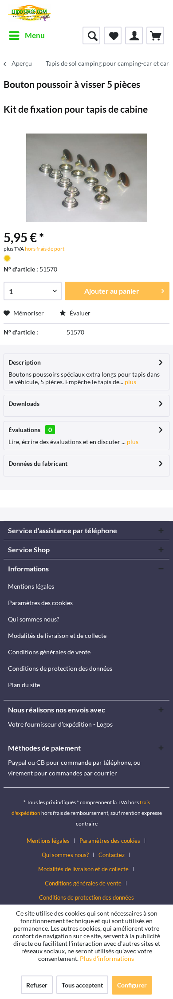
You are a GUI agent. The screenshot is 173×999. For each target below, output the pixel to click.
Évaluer (79, 313)
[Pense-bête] (113, 35)
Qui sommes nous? (33, 619)
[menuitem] (26, 35)
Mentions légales (31, 586)
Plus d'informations (107, 958)
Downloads (23, 403)
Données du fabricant (37, 463)
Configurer (132, 985)
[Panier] (155, 35)
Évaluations (24, 429)
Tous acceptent (82, 985)
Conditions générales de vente (49, 652)
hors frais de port (44, 248)
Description (24, 362)
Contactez (111, 854)
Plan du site (24, 684)
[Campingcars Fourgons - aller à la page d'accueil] (29, 13)
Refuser (36, 985)
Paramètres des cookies (40, 602)
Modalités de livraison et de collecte (57, 635)
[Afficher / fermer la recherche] (91, 35)
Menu (35, 35)
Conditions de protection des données (60, 668)
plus (129, 381)
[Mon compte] (134, 35)
